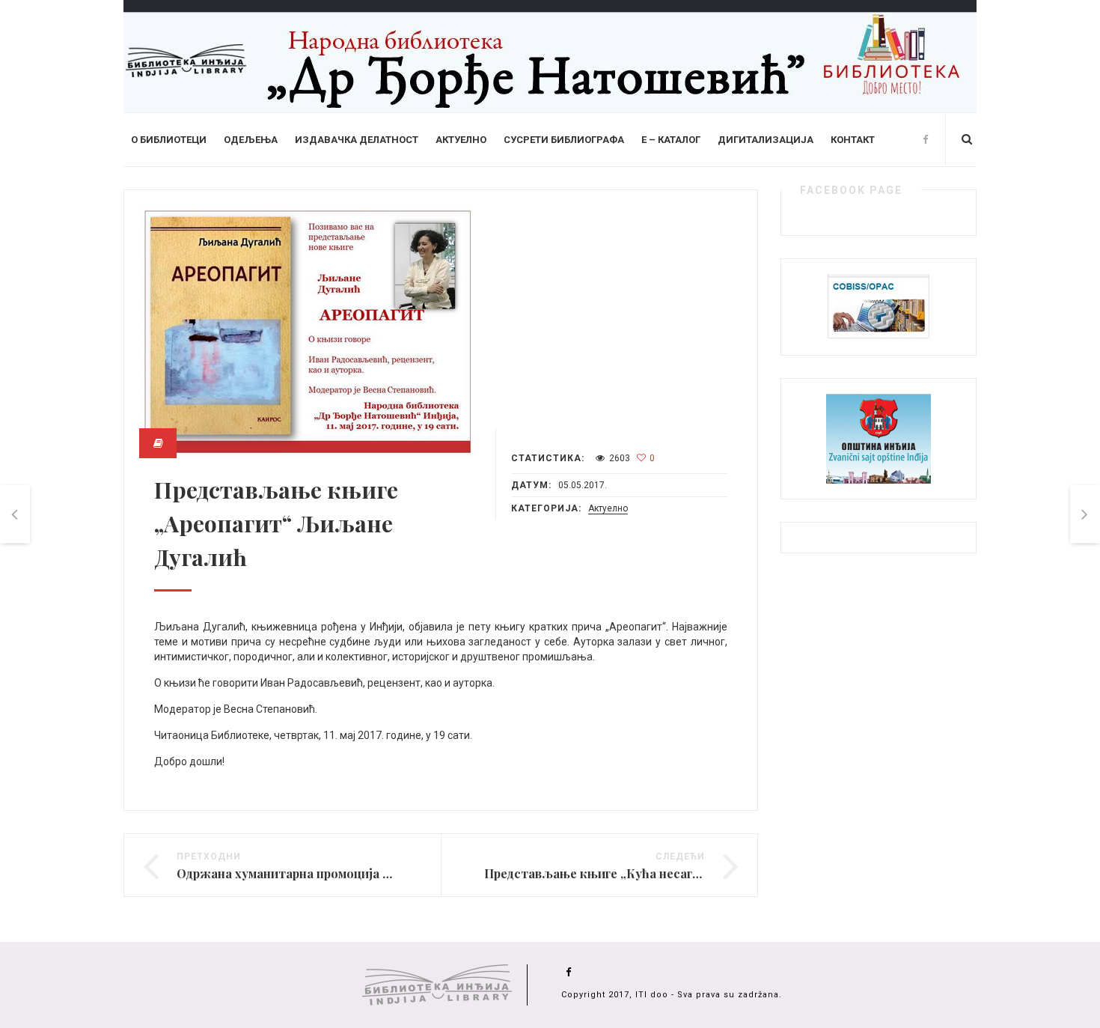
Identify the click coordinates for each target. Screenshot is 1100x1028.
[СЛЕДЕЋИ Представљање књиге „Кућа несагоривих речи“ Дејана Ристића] (1085, 514)
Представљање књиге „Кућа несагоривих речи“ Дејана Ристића (677, 873)
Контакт (853, 139)
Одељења (251, 139)
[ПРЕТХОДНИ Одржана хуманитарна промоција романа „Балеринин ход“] (15, 514)
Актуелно (461, 139)
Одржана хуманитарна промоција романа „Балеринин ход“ (354, 873)
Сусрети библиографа (564, 139)
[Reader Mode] (158, 443)
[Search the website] (967, 139)
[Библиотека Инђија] (550, 55)
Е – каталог (670, 139)
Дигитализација (765, 139)
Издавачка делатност (356, 139)
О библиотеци (169, 139)
